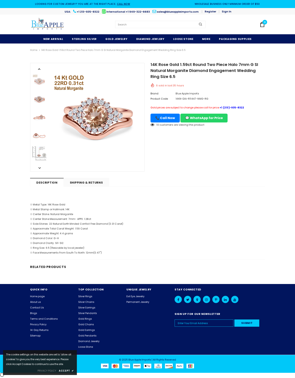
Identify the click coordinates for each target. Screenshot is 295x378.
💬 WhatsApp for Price (204, 118)
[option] (96, 117)
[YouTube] (234, 299)
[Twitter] (187, 299)
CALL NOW (123, 4)
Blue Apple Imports (187, 93)
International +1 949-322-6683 (128, 12)
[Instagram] (206, 299)
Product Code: (160, 98)
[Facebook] (178, 299)
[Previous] (39, 68)
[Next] (39, 167)
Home (33, 50)
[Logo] (47, 24)
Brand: (155, 93)
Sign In (226, 11)
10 (157, 124)
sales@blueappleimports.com (178, 12)
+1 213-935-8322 (88, 12)
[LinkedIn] (225, 299)
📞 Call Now (165, 118)
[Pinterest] (216, 299)
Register (210, 11)
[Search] (200, 24)
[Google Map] (197, 299)
